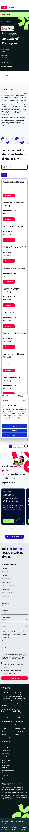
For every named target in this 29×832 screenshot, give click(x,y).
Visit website (8, 66)
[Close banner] (26, 395)
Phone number (6, 582)
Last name (5, 575)
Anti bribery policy (7, 754)
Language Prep (20, 728)
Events (17, 735)
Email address (6, 589)
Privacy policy (14, 828)
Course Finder (19, 722)
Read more (9, 521)
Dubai (3, 731)
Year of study (6, 603)
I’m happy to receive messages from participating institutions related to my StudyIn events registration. (14, 672)
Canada (3, 728)
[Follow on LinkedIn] (3, 711)
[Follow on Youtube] (14, 711)
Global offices (5, 750)
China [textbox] (4, 643)
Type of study (6, 610)
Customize (14, 430)
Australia (4, 725)
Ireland (3, 735)
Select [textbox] (4, 599)
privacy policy (5, 658)
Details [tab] (14, 400)
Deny (14, 435)
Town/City (5, 647)
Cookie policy (23, 828)
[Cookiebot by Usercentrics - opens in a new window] (17, 396)
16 (22, 446)
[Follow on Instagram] (19, 711)
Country (4, 640)
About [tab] (23, 400)
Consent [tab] (5, 400)
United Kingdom (6, 722)
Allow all (14, 426)
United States (5, 741)
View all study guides (13, 536)
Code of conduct (6, 757)
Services (18, 725)
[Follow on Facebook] (8, 711)
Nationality (5, 596)
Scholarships (19, 731)
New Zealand (5, 738)
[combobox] (4, 585)
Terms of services (4, 828)
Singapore (7, 62)
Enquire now (9, 195)
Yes (4, 7)
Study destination (7, 624)
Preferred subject (7, 617)
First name (5, 568)
